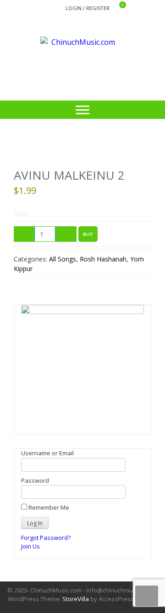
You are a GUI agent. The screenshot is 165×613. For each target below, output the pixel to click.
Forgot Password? (46, 537)
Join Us (30, 546)
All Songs (62, 259)
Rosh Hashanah (103, 259)
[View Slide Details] (82, 366)
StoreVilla (75, 599)
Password (35, 480)
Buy (88, 234)
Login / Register (88, 8)
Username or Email (47, 453)
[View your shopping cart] (116, 8)
